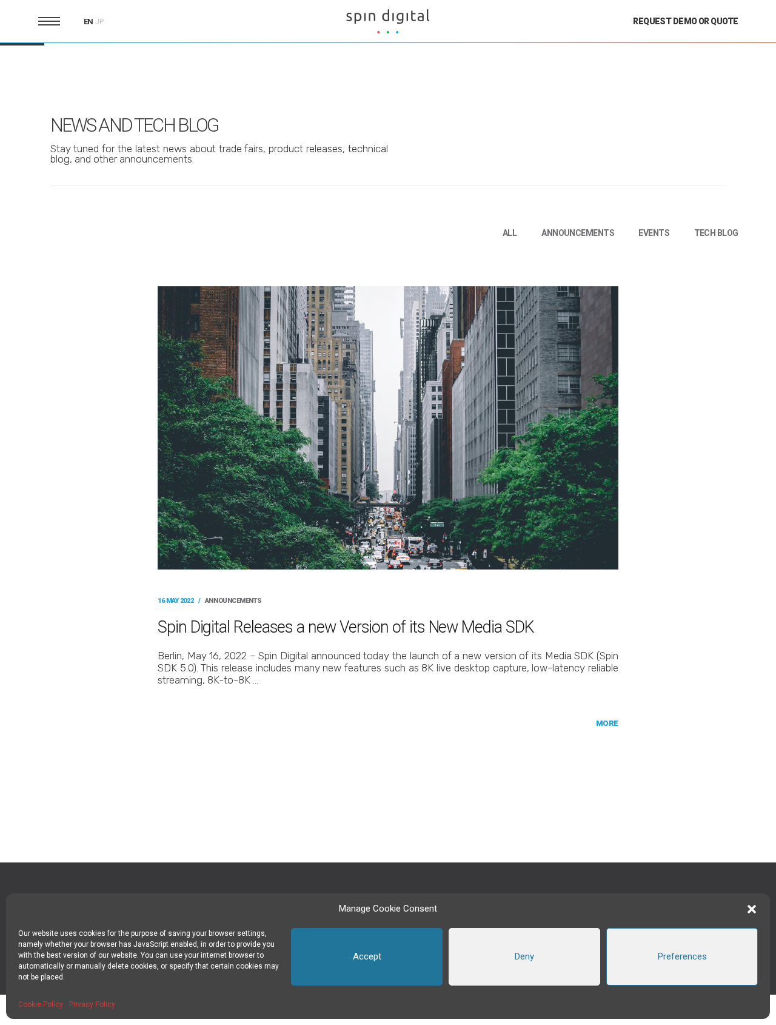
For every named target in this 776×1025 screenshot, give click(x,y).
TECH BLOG (716, 233)
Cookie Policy (40, 1004)
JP (99, 22)
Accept (367, 956)
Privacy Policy (92, 1004)
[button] (752, 909)
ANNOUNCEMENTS (577, 233)
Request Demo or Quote (685, 21)
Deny (524, 956)
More (607, 723)
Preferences (682, 956)
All (510, 233)
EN (89, 21)
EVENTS (653, 233)
